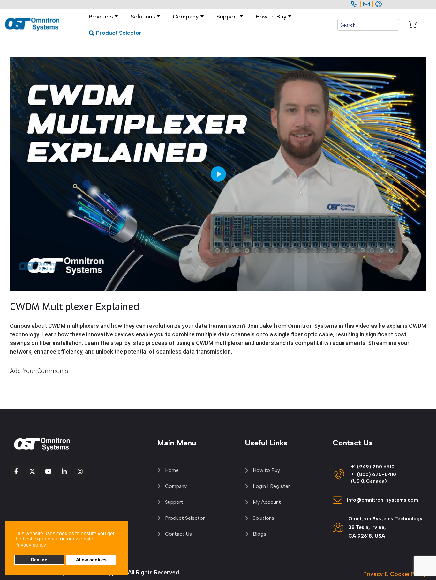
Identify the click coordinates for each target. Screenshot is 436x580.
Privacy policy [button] (30, 544)
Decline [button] (39, 559)
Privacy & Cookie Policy (394, 573)
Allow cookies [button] (91, 559)
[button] (144, 17)
